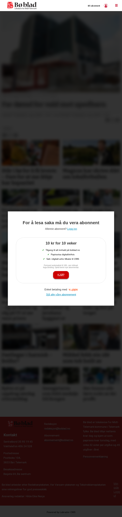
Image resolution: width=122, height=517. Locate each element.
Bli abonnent (94, 6)
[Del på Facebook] (107, 120)
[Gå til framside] (22, 5)
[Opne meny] (116, 5)
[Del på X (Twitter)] (112, 120)
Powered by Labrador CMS (61, 512)
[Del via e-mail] (117, 120)
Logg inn (106, 6)
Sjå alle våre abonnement (61, 294)
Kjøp (61, 274)
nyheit (7, 128)
